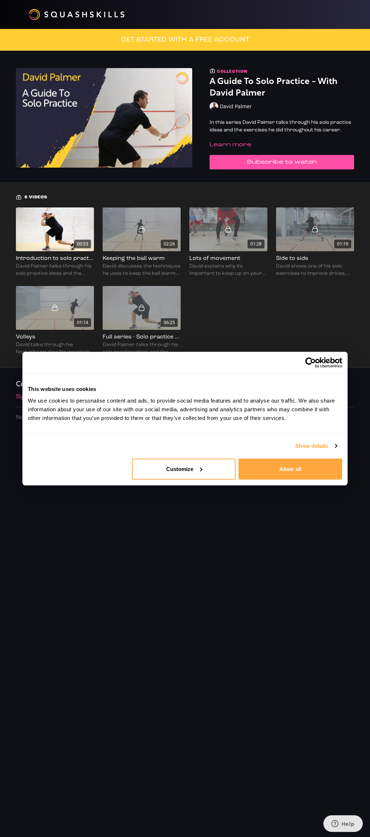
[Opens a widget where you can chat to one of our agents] (343, 824)
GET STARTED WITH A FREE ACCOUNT (185, 39)
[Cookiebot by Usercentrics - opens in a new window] (310, 362)
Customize (180, 469)
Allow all (290, 469)
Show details (311, 446)
